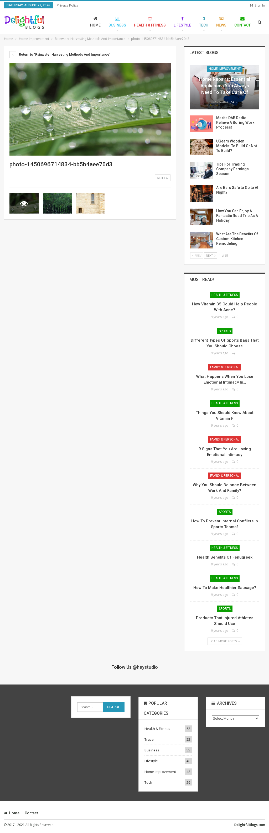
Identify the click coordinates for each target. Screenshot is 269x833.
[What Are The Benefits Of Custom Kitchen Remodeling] (201, 240)
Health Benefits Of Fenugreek (224, 557)
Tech (203, 25)
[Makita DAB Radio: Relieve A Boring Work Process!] (201, 123)
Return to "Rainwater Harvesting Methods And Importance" (64, 54)
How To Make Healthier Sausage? (224, 587)
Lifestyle (182, 25)
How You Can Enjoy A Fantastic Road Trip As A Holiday (237, 215)
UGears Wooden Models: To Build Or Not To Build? (236, 146)
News (221, 25)
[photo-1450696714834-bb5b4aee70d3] (57, 203)
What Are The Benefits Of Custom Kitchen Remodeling (237, 239)
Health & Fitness (150, 25)
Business (117, 25)
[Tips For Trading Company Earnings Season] (201, 170)
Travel (149, 739)
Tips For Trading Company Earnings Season (232, 169)
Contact (242, 25)
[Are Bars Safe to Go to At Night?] (201, 193)
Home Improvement (225, 69)
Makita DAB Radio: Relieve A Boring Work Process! (235, 122)
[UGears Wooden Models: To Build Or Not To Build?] (201, 147)
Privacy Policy (67, 5)
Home (95, 25)
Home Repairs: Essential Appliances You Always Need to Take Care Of (224, 85)
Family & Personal (224, 367)
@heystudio (145, 667)
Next (161, 178)
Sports (225, 331)
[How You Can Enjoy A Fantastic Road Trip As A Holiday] (201, 217)
